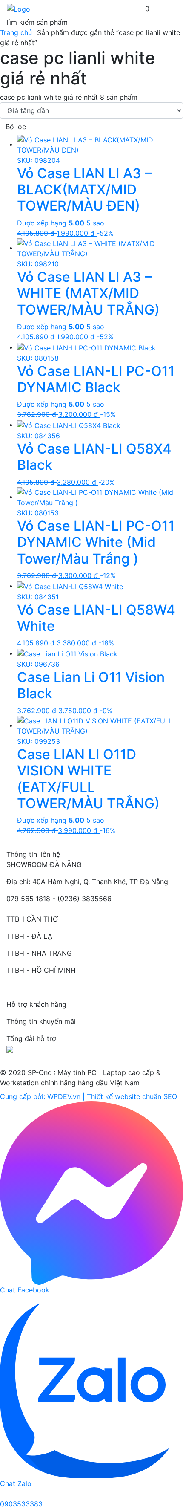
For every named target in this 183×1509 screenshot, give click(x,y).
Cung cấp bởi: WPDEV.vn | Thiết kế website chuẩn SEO (88, 1096)
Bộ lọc (16, 126)
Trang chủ (16, 32)
